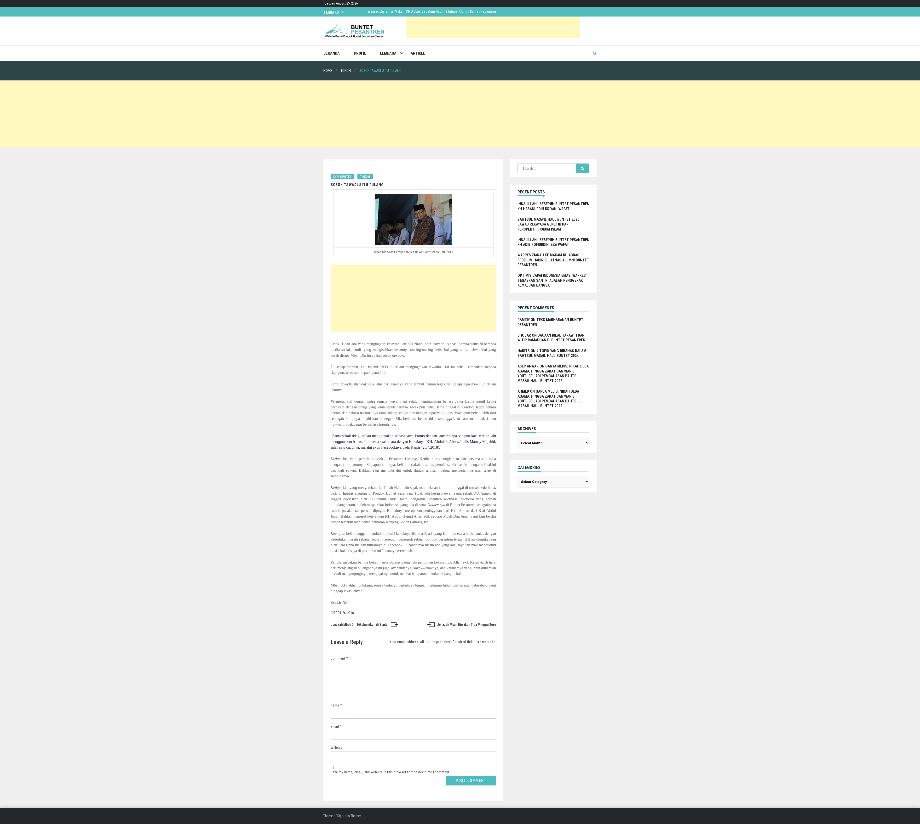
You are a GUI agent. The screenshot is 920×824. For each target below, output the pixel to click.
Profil (360, 53)
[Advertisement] (493, 27)
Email (336, 726)
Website (337, 748)
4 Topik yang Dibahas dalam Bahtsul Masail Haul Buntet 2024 (552, 353)
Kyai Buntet (342, 176)
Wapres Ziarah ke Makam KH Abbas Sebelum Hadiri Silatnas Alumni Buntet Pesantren (432, 11)
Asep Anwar (528, 366)
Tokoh (365, 176)
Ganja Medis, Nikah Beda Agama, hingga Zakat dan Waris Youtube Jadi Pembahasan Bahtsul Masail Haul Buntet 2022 (553, 373)
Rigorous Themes (349, 816)
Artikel (418, 53)
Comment (339, 658)
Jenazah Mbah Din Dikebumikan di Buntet (359, 624)
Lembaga (388, 53)
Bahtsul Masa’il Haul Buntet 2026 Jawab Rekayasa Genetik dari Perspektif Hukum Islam (548, 224)
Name (336, 705)
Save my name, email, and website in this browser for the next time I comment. (390, 772)
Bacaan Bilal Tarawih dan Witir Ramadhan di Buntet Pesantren (551, 337)
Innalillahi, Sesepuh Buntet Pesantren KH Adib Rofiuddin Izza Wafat (553, 242)
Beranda (331, 53)
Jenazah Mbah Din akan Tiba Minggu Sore (466, 624)
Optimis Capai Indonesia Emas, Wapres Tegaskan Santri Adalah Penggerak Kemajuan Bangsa (552, 280)
